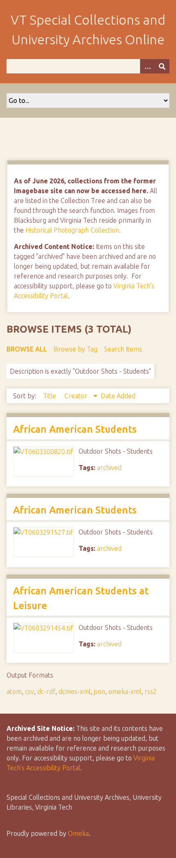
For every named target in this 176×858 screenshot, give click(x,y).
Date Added (118, 395)
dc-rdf (46, 691)
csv (29, 691)
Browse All (27, 349)
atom (14, 691)
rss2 (150, 691)
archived (109, 467)
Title (50, 395)
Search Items (123, 349)
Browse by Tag (75, 349)
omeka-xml (124, 691)
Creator (76, 395)
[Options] (147, 66)
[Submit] (162, 66)
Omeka (78, 833)
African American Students (75, 429)
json (99, 691)
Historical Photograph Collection (72, 230)
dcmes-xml (74, 691)
